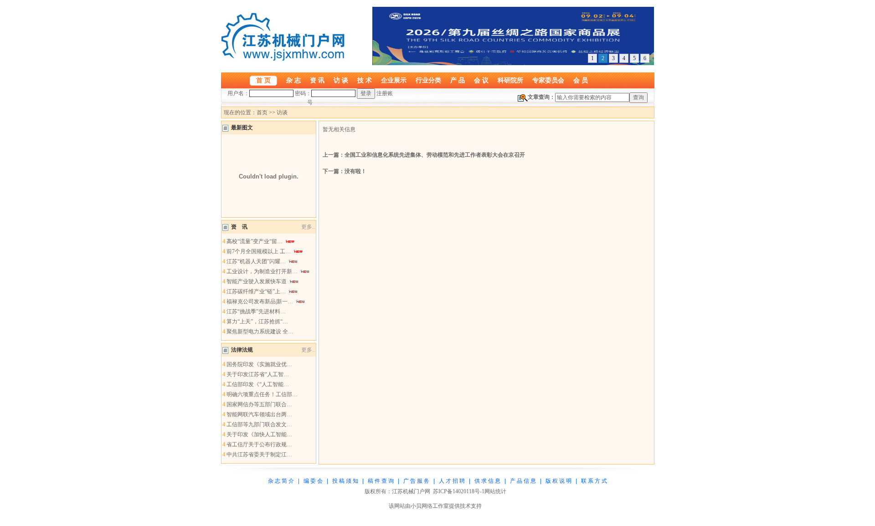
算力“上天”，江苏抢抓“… (257, 321)
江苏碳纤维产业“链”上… (256, 291)
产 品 (457, 80)
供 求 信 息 (487, 481)
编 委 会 (313, 481)
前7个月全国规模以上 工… (258, 251)
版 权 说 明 (558, 481)
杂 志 (293, 80)
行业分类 (428, 80)
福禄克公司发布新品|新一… (259, 301)
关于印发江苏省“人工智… (257, 374)
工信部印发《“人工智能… (257, 384)
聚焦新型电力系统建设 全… (259, 331)
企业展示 (394, 80)
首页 (262, 112)
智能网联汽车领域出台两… (259, 414)
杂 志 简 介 (281, 481)
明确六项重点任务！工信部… (262, 394)
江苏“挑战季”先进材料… (256, 311)
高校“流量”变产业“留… (254, 241)
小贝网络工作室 (430, 506)
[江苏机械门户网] (285, 59)
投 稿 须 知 (345, 481)
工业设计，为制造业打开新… (262, 271)
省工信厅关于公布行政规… (259, 444)
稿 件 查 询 (381, 481)
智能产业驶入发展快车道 (256, 281)
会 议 (481, 80)
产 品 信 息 (523, 481)
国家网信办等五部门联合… (259, 404)
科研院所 (510, 80)
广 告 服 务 (416, 481)
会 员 (580, 80)
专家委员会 (548, 80)
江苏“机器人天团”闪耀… (256, 261)
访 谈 (341, 80)
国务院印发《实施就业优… (259, 364)
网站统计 (495, 491)
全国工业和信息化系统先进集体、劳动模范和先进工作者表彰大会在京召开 (435, 155)
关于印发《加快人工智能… (259, 434)
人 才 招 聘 (452, 481)
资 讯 (317, 80)
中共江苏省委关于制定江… (259, 454)
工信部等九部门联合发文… (259, 424)
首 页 (263, 80)
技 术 (364, 80)
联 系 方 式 (594, 481)
